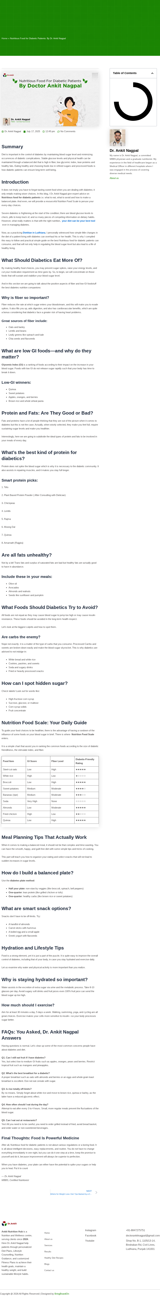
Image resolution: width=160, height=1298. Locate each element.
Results (47, 1251)
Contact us (49, 1270)
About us (114, 178)
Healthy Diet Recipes (53, 1258)
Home (5, 38)
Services (48, 1245)
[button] (152, 73)
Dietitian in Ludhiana (34, 232)
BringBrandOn (62, 1293)
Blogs (47, 1264)
